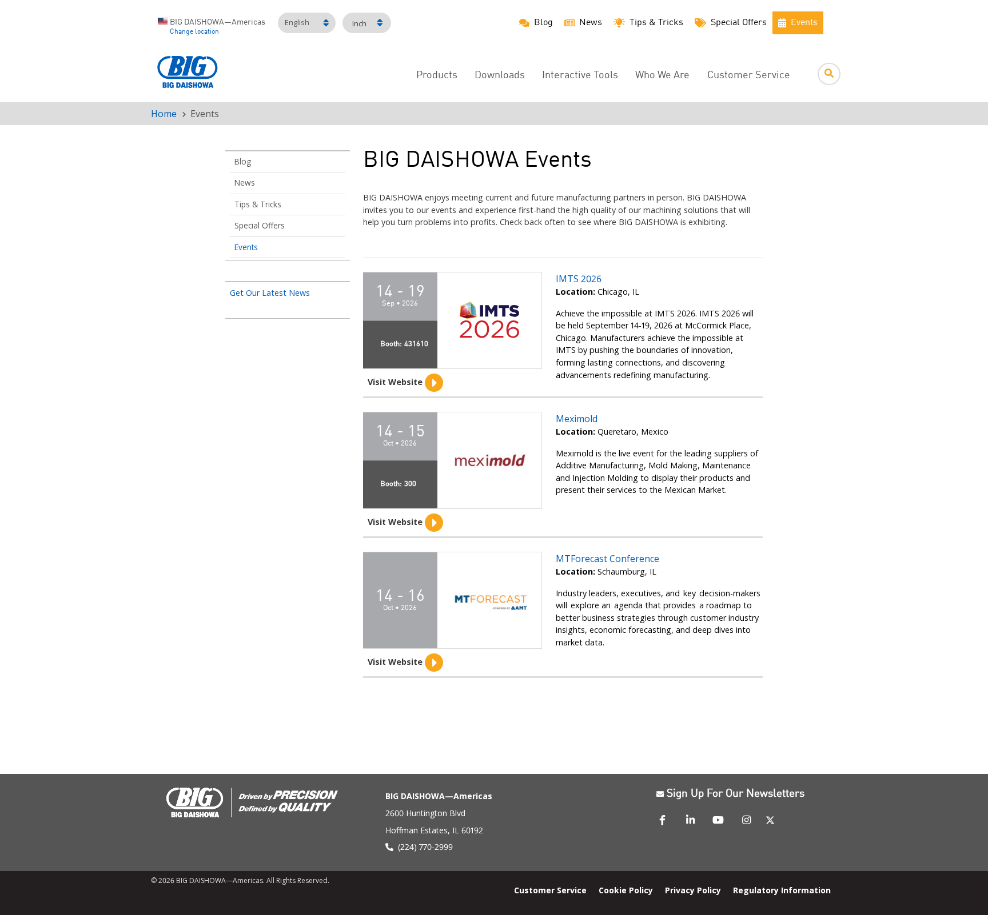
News (244, 182)
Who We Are (662, 76)
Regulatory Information (782, 889)
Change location (194, 32)
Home (164, 113)
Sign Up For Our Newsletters (735, 794)
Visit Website (396, 381)
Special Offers (259, 225)
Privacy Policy (693, 889)
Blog (242, 161)
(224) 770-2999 (425, 846)
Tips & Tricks (257, 204)
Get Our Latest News (270, 292)
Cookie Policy (626, 889)
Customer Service (748, 76)
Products (436, 76)
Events (246, 247)
